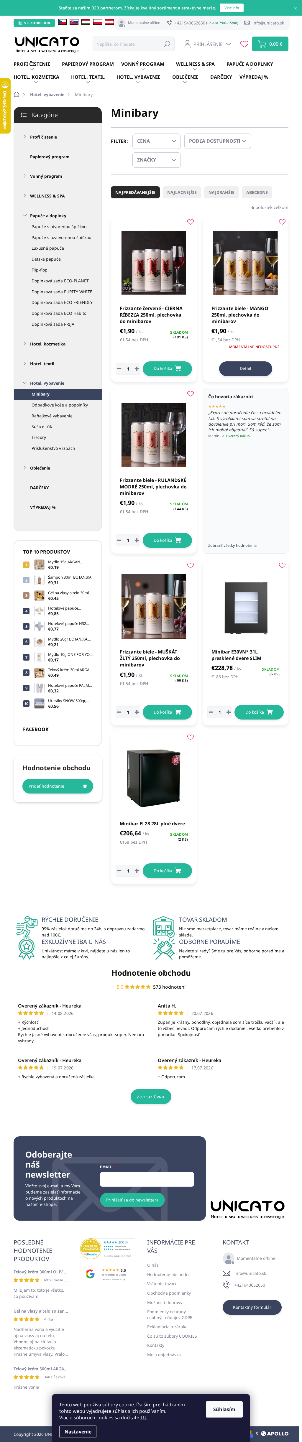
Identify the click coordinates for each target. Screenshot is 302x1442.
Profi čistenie (43, 137)
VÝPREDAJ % (43, 507)
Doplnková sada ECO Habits (59, 313)
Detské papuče (46, 259)
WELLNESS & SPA (47, 196)
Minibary (41, 394)
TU (143, 1417)
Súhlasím (224, 1409)
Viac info (231, 7)
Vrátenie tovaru (162, 1283)
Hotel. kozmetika (47, 344)
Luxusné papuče (48, 248)
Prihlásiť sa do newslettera (132, 1200)
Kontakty (155, 1345)
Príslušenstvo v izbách (53, 448)
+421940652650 (249, 1285)
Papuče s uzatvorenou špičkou (61, 237)
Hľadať (166, 44)
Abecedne (257, 192)
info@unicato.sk (250, 1273)
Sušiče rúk (42, 426)
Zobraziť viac (151, 1096)
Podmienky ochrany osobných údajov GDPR (170, 1314)
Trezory (39, 437)
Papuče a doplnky (48, 215)
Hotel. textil (42, 363)
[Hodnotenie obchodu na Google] (107, 1273)
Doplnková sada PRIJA (53, 324)
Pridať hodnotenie (46, 786)
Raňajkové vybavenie (52, 416)
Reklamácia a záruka (167, 1326)
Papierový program (50, 156)
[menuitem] (38, 64)
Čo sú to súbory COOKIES (172, 1336)
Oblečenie (40, 468)
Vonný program (46, 176)
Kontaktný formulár (252, 1307)
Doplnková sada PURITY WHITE (62, 291)
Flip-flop (39, 270)
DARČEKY (39, 487)
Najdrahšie (221, 192)
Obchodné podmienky (169, 1293)
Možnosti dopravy (164, 1302)
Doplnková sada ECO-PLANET (60, 281)
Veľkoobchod (37, 23)
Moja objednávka (164, 1354)
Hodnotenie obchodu (151, 972)
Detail (245, 368)
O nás (153, 1265)
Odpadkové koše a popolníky (60, 405)
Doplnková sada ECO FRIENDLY (62, 302)
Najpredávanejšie (135, 192)
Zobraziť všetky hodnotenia (232, 545)
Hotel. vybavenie (47, 383)
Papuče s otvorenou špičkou (59, 226)
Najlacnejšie (182, 192)
